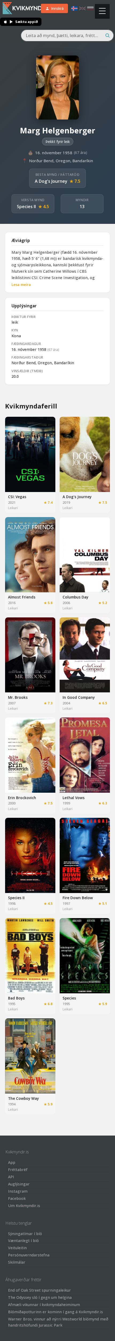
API (11, 1176)
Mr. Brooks (18, 697)
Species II (26, 206)
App (11, 1162)
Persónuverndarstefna (28, 1254)
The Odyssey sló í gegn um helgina (40, 1297)
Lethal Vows (74, 797)
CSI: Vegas (17, 496)
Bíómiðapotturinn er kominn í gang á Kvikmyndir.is (55, 1311)
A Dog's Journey (51, 181)
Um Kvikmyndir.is (24, 1205)
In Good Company (79, 697)
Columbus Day (75, 597)
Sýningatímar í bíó (25, 1233)
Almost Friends (21, 597)
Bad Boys (16, 998)
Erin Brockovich (22, 797)
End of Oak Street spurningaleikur (39, 1290)
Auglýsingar (19, 1184)
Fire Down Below (78, 897)
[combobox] (67, 35)
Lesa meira (21, 284)
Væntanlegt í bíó (23, 1240)
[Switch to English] (82, 8)
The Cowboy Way (23, 1098)
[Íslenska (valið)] (74, 8)
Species (69, 998)
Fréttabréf (18, 1169)
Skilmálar (16, 1262)
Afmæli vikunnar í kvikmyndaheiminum (44, 1304)
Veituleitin (17, 1247)
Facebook (17, 1198)
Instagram (18, 1191)
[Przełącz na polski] (90, 8)
